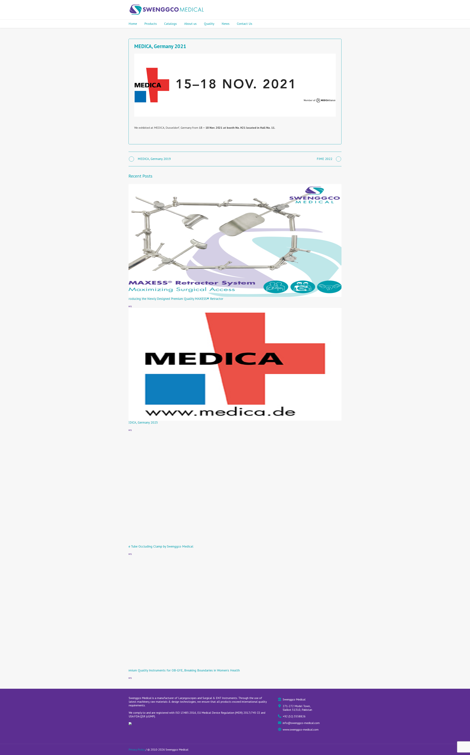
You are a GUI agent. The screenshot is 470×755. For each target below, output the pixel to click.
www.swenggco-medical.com (301, 729)
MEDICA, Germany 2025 (141, 422)
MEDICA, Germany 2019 (154, 159)
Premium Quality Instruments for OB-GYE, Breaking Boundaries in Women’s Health (182, 670)
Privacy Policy (137, 749)
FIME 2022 (324, 159)
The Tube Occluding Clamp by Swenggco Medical (159, 546)
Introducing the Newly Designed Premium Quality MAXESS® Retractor (174, 299)
